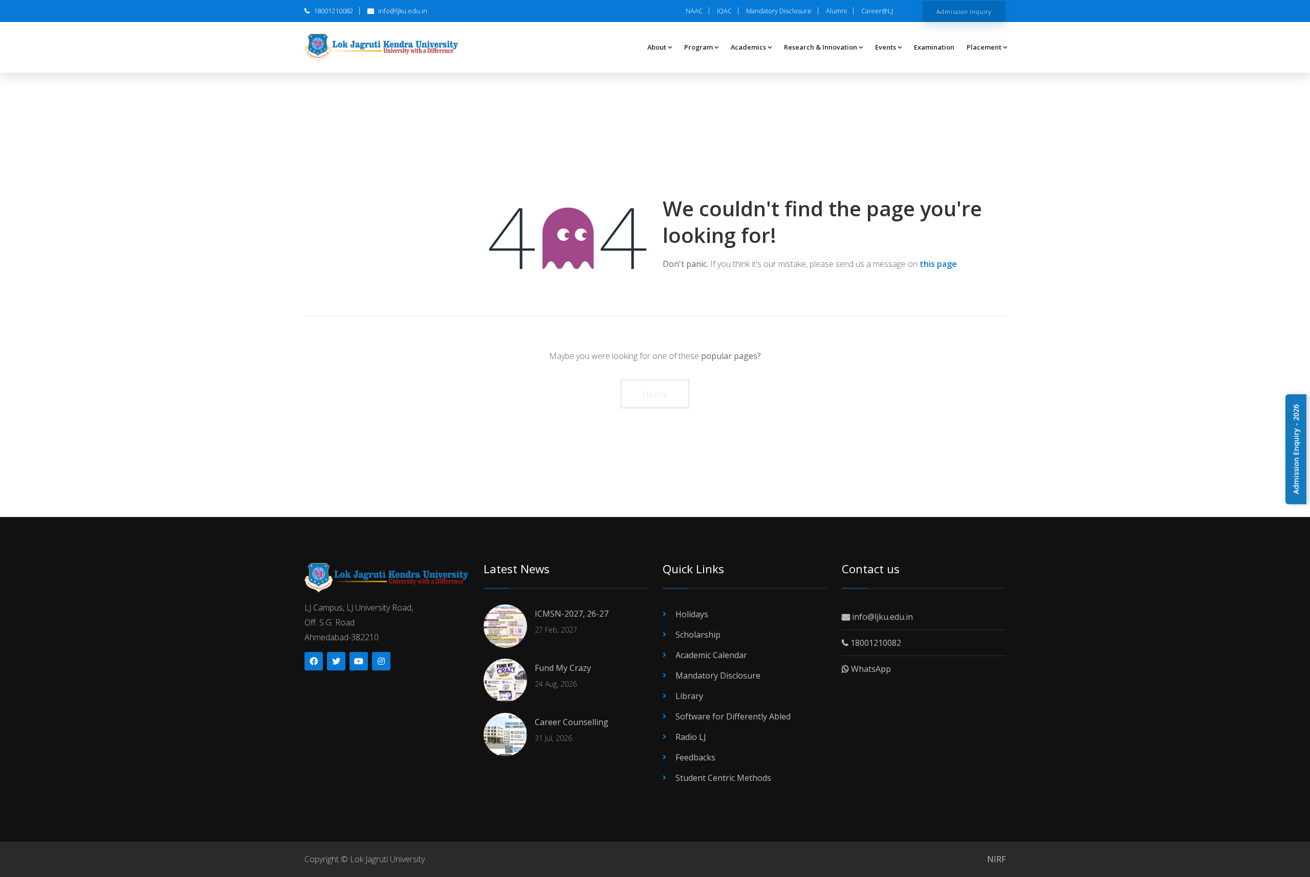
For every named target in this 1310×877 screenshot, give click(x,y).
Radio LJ (690, 737)
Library (689, 696)
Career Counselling (571, 722)
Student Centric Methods (723, 777)
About (656, 47)
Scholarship (697, 634)
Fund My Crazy (563, 667)
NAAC (694, 10)
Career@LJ (877, 10)
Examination (934, 47)
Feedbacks (695, 757)
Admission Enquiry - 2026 (1296, 449)
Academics (748, 47)
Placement (984, 47)
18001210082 (332, 10)
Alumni (836, 10)
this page (938, 263)
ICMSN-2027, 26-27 (571, 613)
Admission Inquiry (964, 11)
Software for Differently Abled (733, 716)
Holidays (691, 614)
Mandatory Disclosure (779, 10)
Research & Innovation (820, 47)
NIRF (996, 859)
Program (698, 47)
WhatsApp (870, 668)
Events (885, 47)
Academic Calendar (711, 655)
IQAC (724, 10)
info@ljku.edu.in (402, 10)
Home (654, 394)
